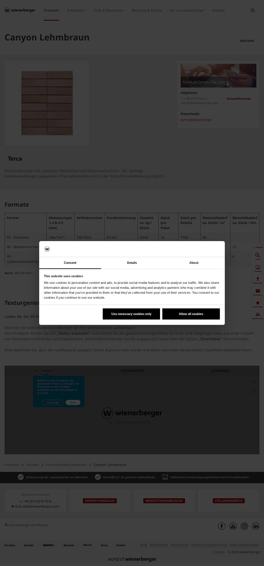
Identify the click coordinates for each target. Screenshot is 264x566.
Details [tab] (132, 262)
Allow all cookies (191, 314)
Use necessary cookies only (131, 314)
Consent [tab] (70, 262)
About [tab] (193, 262)
